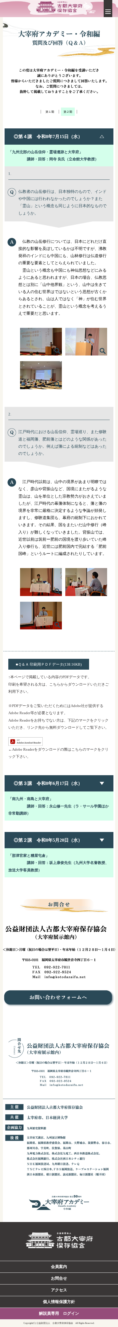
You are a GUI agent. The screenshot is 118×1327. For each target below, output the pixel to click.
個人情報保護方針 (59, 1302)
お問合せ (59, 1278)
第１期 (50, 111)
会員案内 (59, 1267)
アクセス (59, 1290)
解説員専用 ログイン (59, 1313)
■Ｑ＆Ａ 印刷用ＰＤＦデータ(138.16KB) (49, 664)
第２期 (68, 111)
